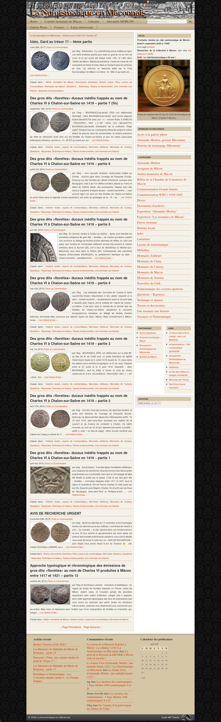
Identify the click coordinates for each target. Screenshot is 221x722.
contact (150, 46)
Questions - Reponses (78, 86)
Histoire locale (106, 81)
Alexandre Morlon (148, 163)
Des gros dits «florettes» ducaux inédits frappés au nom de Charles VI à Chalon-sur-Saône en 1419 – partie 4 (78, 280)
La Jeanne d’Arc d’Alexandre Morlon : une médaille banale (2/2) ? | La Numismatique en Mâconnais (110, 666)
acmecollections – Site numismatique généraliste (179, 348)
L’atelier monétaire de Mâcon (63, 21)
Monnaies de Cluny (149, 261)
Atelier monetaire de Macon (60, 81)
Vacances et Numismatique (51, 90)
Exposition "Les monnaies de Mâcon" (160, 217)
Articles (152, 1)
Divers (47, 553)
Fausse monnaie (147, 222)
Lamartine (143, 239)
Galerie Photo (38, 27)
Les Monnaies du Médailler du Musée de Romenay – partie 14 (55, 650)
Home (33, 21)
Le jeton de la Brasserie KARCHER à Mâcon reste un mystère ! (110, 654)
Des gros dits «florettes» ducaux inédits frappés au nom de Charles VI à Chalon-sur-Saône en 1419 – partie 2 (78, 398)
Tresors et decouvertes (101, 86)
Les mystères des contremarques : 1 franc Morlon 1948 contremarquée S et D (110, 685)
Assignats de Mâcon (149, 168)
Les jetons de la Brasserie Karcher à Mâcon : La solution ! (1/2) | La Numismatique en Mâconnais (106, 647)
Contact (59, 27)
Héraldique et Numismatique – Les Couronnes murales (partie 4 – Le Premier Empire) (56, 677)
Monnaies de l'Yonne (179, 379)
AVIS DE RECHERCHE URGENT (55, 513)
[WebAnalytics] (0, 720)
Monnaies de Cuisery (120, 146)
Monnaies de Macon (55, 86)
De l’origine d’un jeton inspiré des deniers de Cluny (109, 706)
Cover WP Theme (170, 717)
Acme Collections (148, 332)
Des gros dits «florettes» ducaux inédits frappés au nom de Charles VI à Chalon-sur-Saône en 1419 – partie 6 (78, 161)
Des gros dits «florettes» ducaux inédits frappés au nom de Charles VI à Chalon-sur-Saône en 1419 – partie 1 (78, 455)
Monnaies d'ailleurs (98, 146)
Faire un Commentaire (57, 47)
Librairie (94, 21)
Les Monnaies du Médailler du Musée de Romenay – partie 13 (55, 667)
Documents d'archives (86, 81)
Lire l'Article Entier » (39, 75)
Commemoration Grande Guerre (157, 189)
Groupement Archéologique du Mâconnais (148, 349)
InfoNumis (174, 367)
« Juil (142, 677)
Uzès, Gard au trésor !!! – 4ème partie (61, 41)
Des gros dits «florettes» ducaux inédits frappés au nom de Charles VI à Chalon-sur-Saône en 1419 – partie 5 (78, 222)
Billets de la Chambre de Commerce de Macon (161, 181)
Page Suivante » (93, 627)
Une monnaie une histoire (107, 151)
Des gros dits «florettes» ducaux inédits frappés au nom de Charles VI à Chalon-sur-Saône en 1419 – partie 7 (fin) (78, 100)
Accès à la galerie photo (152, 134)
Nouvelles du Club (148, 283)
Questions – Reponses (151, 294)
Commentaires (153, 5)
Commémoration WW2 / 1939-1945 (159, 194)
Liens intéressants (82, 27)
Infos (117, 81)
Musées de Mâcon (148, 356)
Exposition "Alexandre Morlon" (157, 211)
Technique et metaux (61, 151)
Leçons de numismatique (74, 146)
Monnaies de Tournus (150, 278)
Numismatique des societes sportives (160, 289)
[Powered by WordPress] (188, 717)
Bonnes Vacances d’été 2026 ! (49, 644)
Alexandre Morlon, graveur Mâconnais (161, 140)
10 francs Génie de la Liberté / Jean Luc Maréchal (179, 336)
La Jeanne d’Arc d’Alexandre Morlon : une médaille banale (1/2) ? (109, 673)
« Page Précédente (70, 627)
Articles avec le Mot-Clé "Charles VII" (80, 35)
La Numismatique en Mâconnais (45, 35)
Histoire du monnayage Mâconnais (158, 145)
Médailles (143, 250)
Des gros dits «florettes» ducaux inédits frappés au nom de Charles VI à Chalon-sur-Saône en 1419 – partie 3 (78, 341)
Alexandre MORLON (120, 21)
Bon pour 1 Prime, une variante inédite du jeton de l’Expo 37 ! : (56, 659)
